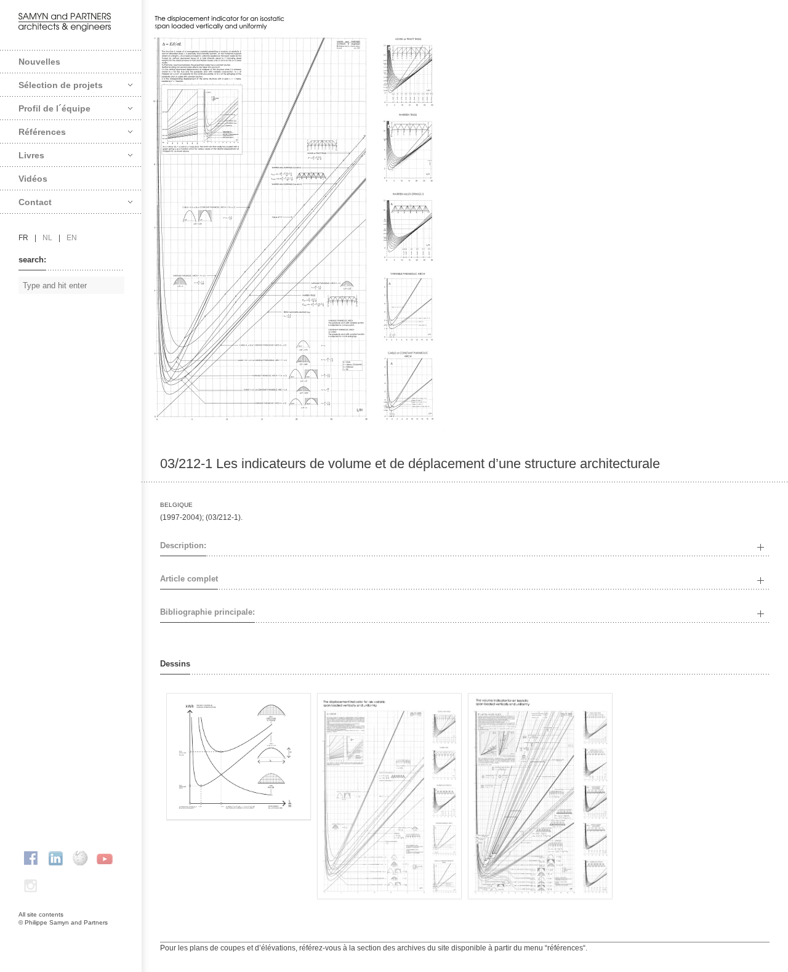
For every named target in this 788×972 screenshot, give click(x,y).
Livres (31, 155)
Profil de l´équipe (54, 108)
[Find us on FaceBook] (30, 858)
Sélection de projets (60, 85)
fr (23, 237)
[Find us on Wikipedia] (80, 858)
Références (42, 132)
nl (47, 237)
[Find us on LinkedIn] (55, 858)
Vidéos (32, 179)
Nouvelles (39, 62)
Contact (35, 202)
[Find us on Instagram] (30, 885)
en (71, 237)
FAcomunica (71, 935)
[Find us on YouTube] (104, 858)
